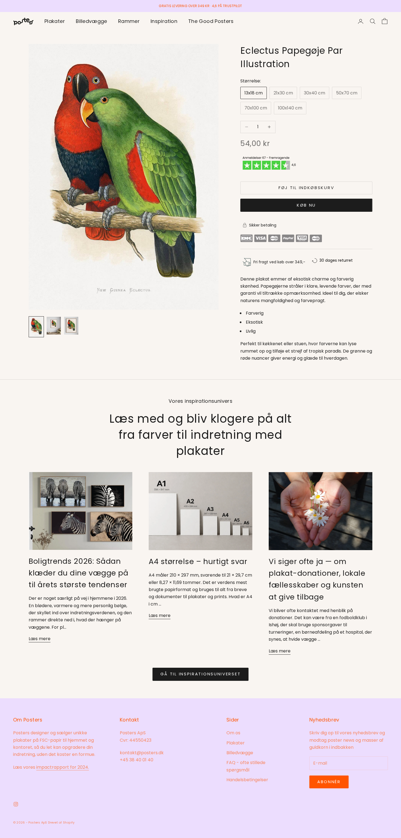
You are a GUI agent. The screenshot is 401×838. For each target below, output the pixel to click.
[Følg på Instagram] (16, 804)
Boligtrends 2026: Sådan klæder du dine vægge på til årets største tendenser (78, 573)
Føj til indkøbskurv (306, 187)
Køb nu (306, 205)
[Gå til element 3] (71, 325)
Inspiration (164, 21)
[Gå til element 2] (53, 325)
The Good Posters (211, 21)
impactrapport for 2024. (62, 767)
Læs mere (39, 639)
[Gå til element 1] (36, 326)
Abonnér (329, 782)
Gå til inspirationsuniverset (200, 674)
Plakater (54, 21)
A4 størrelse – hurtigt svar (198, 561)
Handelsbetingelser (247, 780)
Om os (233, 733)
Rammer (129, 21)
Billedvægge (91, 21)
